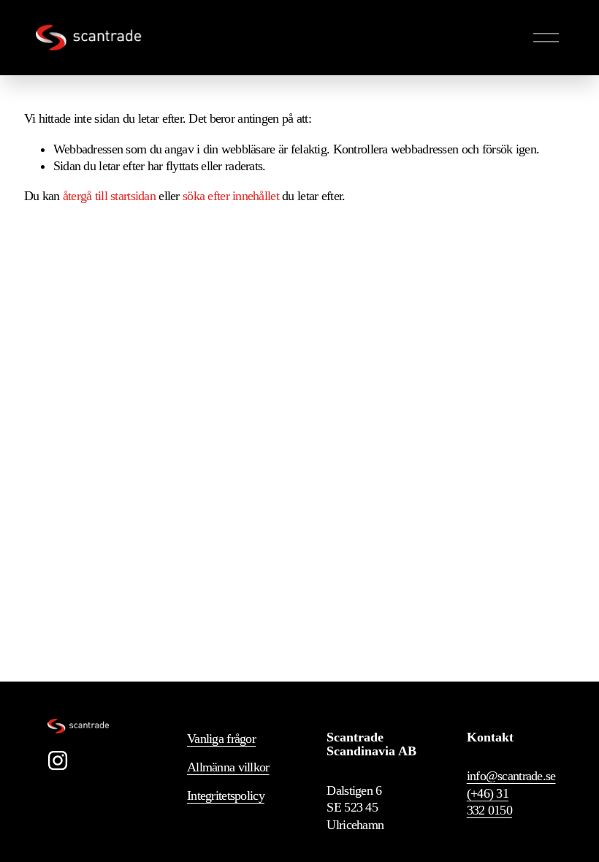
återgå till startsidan (109, 195)
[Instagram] (57, 760)
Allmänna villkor (228, 767)
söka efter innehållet (231, 195)
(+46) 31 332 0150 (489, 801)
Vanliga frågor (221, 738)
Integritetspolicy (225, 795)
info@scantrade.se (511, 775)
